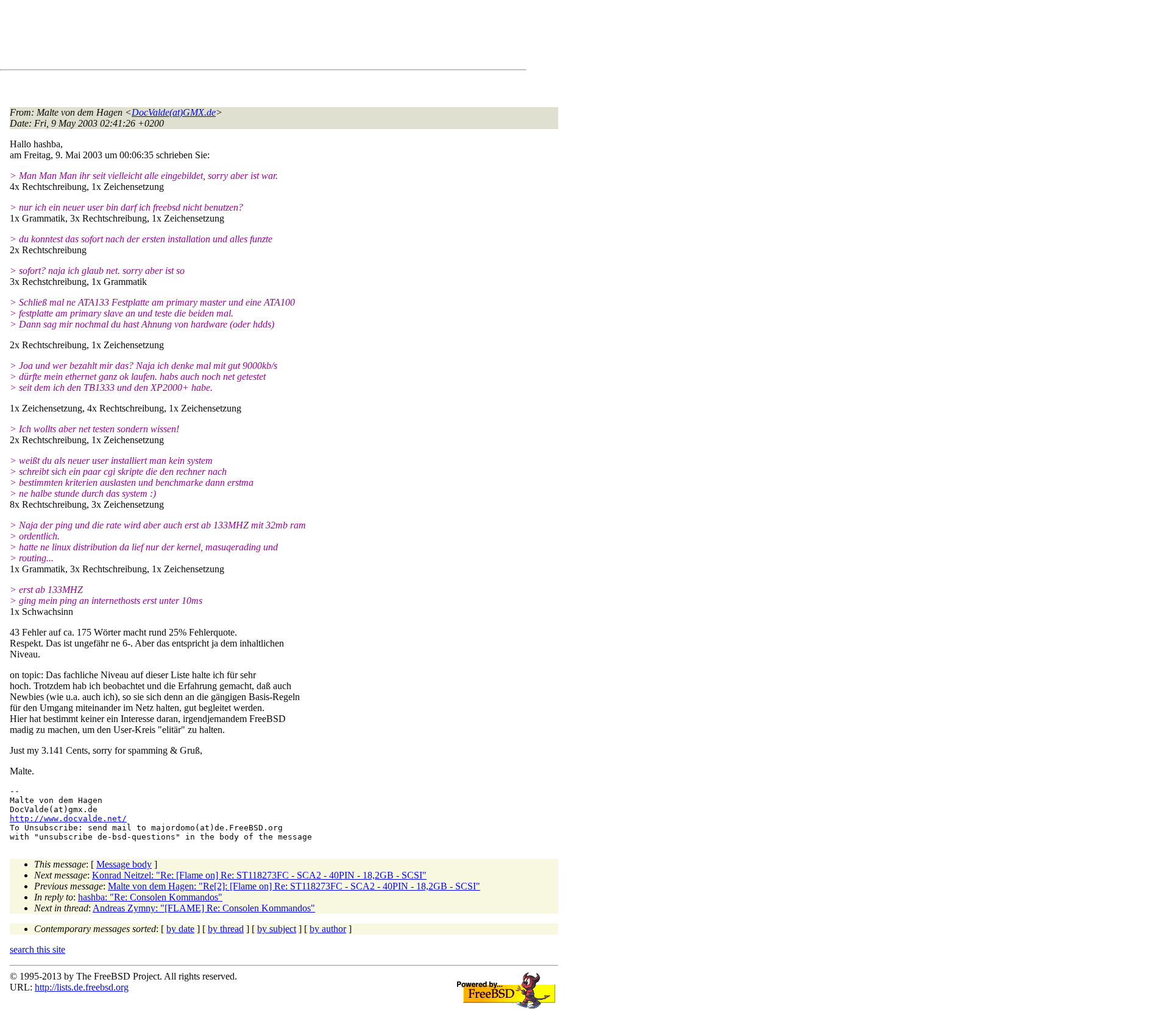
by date (180, 929)
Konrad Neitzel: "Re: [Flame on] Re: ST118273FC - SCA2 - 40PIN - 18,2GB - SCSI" (259, 875)
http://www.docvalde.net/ (68, 818)
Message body (124, 864)
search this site (37, 949)
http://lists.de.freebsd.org (82, 987)
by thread (226, 929)
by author (328, 929)
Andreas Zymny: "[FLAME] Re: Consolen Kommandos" (204, 908)
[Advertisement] (231, 37)
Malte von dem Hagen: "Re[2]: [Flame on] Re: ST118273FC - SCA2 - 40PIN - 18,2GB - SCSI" (294, 886)
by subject (276, 929)
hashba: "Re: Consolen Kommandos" (150, 897)
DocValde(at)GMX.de (174, 112)
